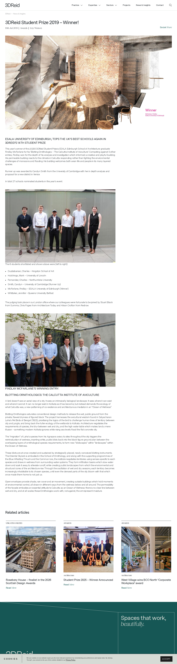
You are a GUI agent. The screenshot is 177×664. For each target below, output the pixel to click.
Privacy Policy (70, 660)
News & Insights (143, 5)
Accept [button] (166, 659)
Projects (126, 5)
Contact (160, 5)
